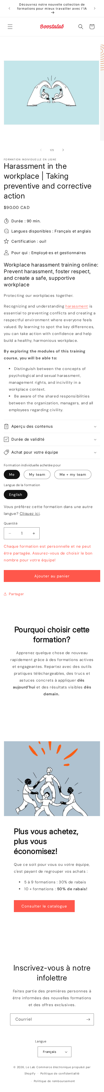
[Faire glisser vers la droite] (63, 150)
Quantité (10, 523)
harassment (76, 306)
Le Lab (30, 1067)
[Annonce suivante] (94, 8)
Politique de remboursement (54, 1081)
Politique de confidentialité (60, 1073)
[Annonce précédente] (9, 8)
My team (37, 474)
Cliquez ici (30, 513)
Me (12, 474)
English (15, 494)
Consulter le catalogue (44, 906)
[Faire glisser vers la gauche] (40, 150)
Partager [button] (16, 594)
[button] (10, 26)
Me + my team (73, 474)
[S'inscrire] (88, 1019)
